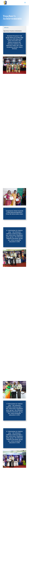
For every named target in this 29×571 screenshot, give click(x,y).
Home (6, 27)
